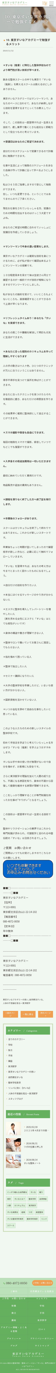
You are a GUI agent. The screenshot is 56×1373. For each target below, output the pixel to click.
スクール (10, 1225)
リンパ (44, 1218)
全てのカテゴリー (16, 1039)
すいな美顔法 (12, 1212)
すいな (33, 1192)
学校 (10, 1044)
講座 (10, 1060)
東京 (9, 1199)
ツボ (30, 1212)
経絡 (23, 1212)
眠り (41, 1192)
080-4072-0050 (23, 975)
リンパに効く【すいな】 (19, 1087)
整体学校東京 (14, 1082)
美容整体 (39, 1212)
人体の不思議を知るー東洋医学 (16, 1003)
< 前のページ (11, 1014)
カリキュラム (19, 1205)
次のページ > (45, 1014)
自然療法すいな (36, 999)
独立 (10, 1050)
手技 (10, 1055)
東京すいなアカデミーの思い (15, 999)
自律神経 (43, 1199)
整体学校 (32, 1199)
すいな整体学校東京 (15, 1218)
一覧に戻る (28, 1014)
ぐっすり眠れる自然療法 (17, 1192)
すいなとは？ (19, 1199)
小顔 (9, 1205)
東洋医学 (12, 1066)
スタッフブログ (15, 1098)
